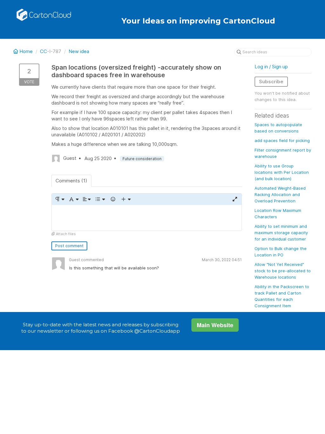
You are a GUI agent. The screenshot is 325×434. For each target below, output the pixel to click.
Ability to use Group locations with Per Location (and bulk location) (282, 172)
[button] (59, 199)
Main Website (215, 325)
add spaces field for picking (282, 140)
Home (26, 51)
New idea (79, 51)
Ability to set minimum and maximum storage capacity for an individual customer (281, 232)
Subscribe (271, 81)
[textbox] (146, 217)
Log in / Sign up (271, 67)
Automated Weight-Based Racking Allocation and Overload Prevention (280, 194)
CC (43, 51)
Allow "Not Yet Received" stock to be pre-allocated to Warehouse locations (283, 271)
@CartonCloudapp (157, 331)
